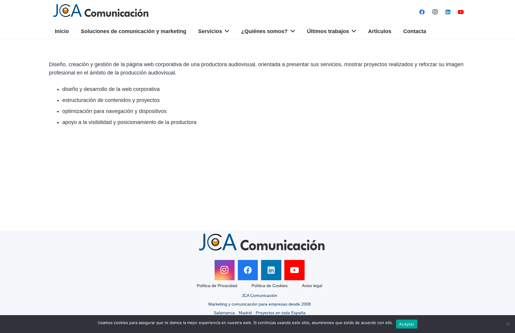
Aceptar (406, 324)
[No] (508, 324)
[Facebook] (422, 12)
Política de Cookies (270, 285)
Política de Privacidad (217, 285)
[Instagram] (435, 12)
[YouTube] (460, 12)
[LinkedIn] (448, 12)
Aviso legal (312, 285)
